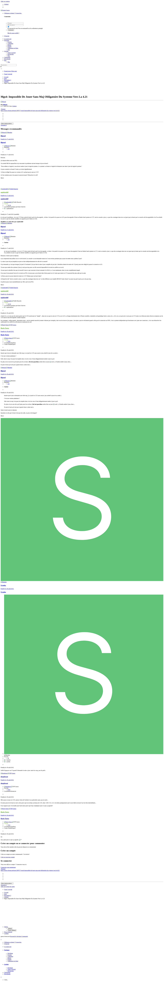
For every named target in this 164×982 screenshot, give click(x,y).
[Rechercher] (1, 68)
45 (8, 758)
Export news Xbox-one (10, 71)
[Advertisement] (82, 89)
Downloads (7, 59)
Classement (7, 57)
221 (9, 149)
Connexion (10, 30)
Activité (6, 51)
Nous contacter (8, 932)
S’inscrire (6, 36)
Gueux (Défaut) (12, 930)
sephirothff (4, 199)
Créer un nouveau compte (8, 857)
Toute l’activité (12, 52)
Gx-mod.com (7, 39)
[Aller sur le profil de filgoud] (3, 101)
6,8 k (9, 789)
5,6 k (9, 341)
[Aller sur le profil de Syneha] (82, 580)
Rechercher (11, 54)
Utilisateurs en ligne (13, 48)
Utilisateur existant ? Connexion (13, 13)
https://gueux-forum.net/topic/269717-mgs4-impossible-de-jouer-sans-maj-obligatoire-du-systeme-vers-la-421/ (30, 110)
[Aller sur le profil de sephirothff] (4, 189)
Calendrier (10, 43)
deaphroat (4, 777)
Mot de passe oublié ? (13, 33)
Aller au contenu (5, 1)
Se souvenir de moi (13, 28)
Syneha (3, 585)
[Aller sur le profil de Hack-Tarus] (5, 325)
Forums (10, 42)
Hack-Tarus (5, 335)
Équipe (9, 46)
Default (10, 928)
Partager (3, 109)
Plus (9, 49)
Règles (9, 45)
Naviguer (6, 40)
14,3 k (9, 205)
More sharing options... (7, 123)
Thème (6, 927)
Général (14, 106)
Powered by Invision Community (19, 936)
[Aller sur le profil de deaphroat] (4, 773)
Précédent (10, 953)
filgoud (5, 104)
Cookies (6, 933)
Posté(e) (7, 139)
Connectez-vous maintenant (8, 867)
